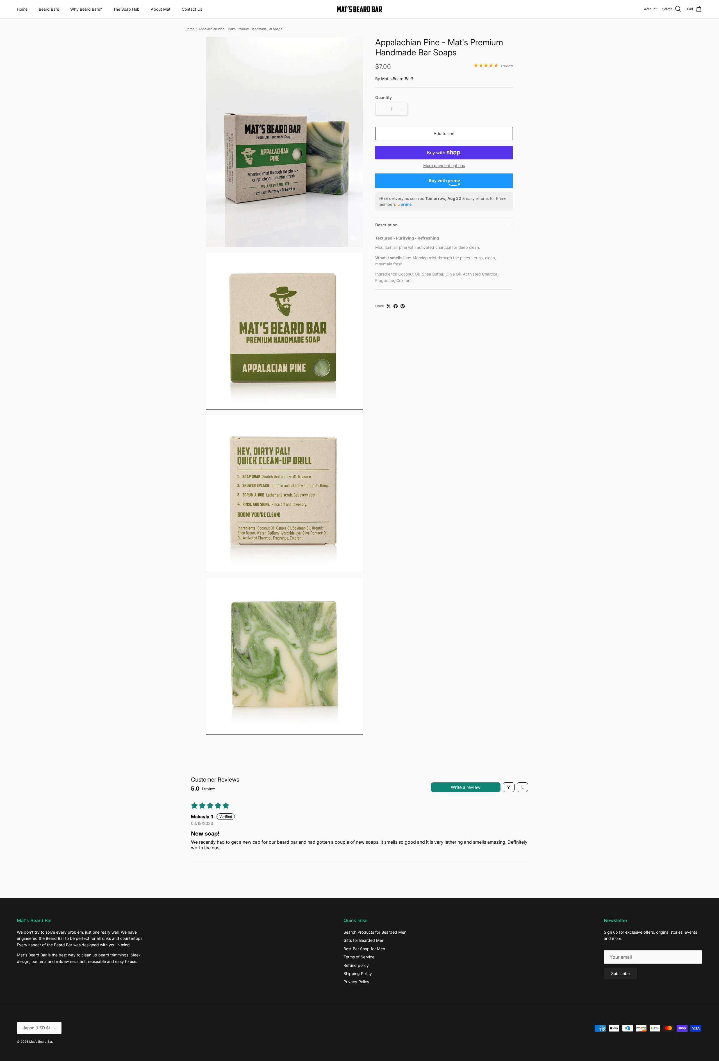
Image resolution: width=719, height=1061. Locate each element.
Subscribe (620, 973)
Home (22, 9)
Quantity (383, 97)
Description (386, 224)
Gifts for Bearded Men (363, 940)
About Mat (160, 9)
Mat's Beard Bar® (397, 78)
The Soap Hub (126, 9)
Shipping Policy (357, 973)
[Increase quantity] (403, 109)
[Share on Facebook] (395, 306)
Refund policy (356, 965)
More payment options (444, 165)
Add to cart (444, 133)
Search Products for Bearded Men (374, 932)
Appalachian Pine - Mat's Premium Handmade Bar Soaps (240, 29)
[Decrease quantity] (380, 109)
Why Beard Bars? (86, 9)
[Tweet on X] (388, 306)
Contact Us (192, 9)
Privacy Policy (356, 981)
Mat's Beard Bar (40, 1042)
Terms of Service (358, 956)
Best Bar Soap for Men (364, 948)
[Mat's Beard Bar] (359, 9)
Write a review (466, 787)
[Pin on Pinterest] (403, 306)
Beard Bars (49, 9)
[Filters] (509, 787)
